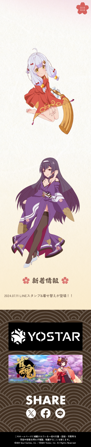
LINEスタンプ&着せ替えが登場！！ (46, 295)
